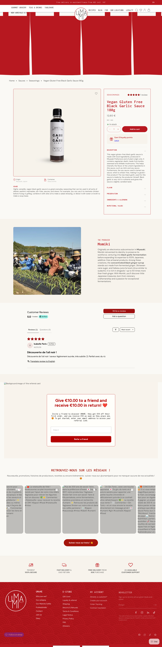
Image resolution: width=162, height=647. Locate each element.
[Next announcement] (126, 2)
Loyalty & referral (70, 600)
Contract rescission (98, 607)
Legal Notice (68, 614)
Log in (117, 141)
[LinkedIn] (148, 611)
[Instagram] (142, 611)
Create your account (98, 600)
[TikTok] (154, 611)
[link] (141, 10)
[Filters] (116, 329)
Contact (39, 611)
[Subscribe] (154, 604)
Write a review (119, 311)
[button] (19, 7)
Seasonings (34, 80)
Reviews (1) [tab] (33, 330)
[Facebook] (135, 611)
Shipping (66, 603)
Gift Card (66, 596)
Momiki (104, 244)
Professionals (41, 607)
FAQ (64, 622)
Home (12, 80)
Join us (39, 614)
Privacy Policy (68, 618)
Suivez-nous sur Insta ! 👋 (81, 542)
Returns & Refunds (70, 607)
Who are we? (41, 596)
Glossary (66, 625)
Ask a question (119, 316)
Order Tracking (96, 603)
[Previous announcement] (35, 2)
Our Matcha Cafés (43, 603)
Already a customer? (98, 596)
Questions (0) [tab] (45, 330)
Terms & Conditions (71, 611)
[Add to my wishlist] (96, 93)
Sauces (21, 80)
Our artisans (41, 600)
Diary (38, 618)
